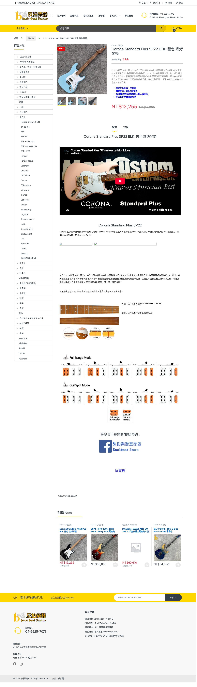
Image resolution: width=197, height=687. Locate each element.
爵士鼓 (22, 293)
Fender (24, 156)
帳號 (181, 3)
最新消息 (74, 15)
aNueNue (25, 127)
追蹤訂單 (156, 3)
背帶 (21, 313)
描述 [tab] (114, 127)
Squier (24, 204)
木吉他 (22, 263)
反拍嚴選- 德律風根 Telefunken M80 (101, 631)
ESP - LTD (25, 151)
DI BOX (22, 77)
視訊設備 (23, 343)
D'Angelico (132, 525)
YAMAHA (25, 190)
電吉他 (31, 38)
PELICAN (23, 338)
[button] (104, 47)
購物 (170, 3)
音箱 (21, 308)
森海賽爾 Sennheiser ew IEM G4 (100, 619)
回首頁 (120, 470)
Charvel (24, 170)
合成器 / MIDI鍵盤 (27, 283)
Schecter (25, 199)
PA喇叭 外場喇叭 (27, 62)
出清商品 (23, 358)
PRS (23, 238)
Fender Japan (27, 161)
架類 (21, 328)
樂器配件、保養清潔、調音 (31, 318)
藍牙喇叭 (23, 112)
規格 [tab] (125, 127)
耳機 (21, 107)
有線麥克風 (24, 72)
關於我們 (61, 15)
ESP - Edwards (27, 141)
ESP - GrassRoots (29, 146)
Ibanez (24, 195)
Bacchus (25, 243)
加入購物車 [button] (147, 564)
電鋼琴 (22, 288)
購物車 (101, 15)
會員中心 (114, 15)
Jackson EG (26, 234)
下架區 (22, 353)
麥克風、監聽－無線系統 (30, 67)
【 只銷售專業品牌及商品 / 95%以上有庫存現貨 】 (35, 3)
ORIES (24, 248)
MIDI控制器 (24, 278)
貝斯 (21, 268)
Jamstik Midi (26, 229)
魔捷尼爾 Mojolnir (28, 258)
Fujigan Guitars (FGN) (31, 122)
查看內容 (84, 564)
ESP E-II (94, 525)
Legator (24, 214)
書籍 (21, 333)
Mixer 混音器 (25, 57)
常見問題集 (88, 15)
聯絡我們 (129, 15)
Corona (114, 45)
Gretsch (24, 253)
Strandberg (26, 209)
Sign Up (173, 597)
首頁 (16, 38)
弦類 (21, 298)
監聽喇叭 (23, 82)
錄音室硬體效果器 (27, 97)
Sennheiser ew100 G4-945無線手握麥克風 (104, 636)
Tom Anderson (27, 219)
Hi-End (22, 92)
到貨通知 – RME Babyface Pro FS (100, 623)
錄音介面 (23, 87)
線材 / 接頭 (24, 323)
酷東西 (22, 348)
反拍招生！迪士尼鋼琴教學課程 (99, 627)
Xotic (23, 224)
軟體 (21, 102)
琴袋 (21, 303)
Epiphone (25, 165)
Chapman (25, 175)
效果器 (22, 273)
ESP (23, 131)
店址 (144, 3)
